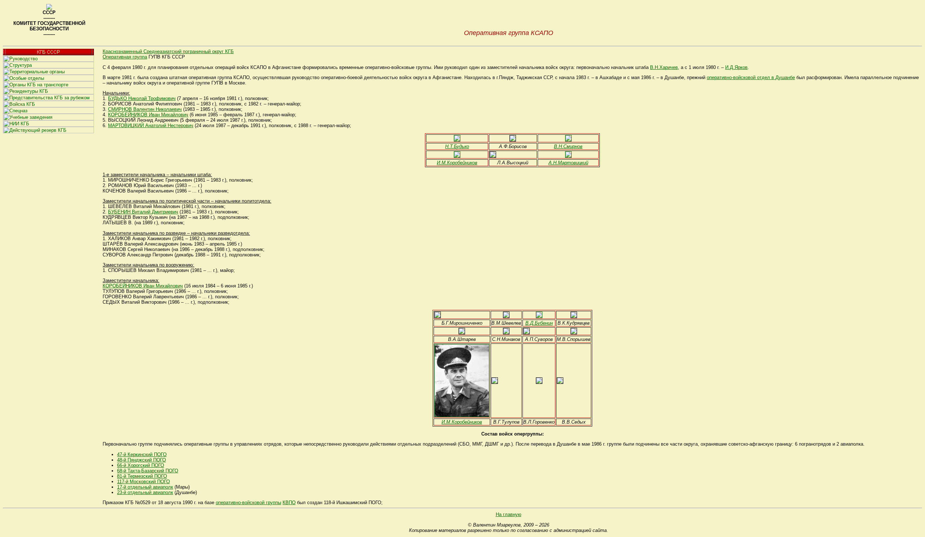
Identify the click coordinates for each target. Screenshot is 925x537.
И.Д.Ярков (736, 67)
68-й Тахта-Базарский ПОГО (147, 470)
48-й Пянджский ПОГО (141, 460)
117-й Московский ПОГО (143, 481)
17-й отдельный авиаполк (145, 487)
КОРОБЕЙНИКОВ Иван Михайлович (148, 114)
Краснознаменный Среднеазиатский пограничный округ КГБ (168, 51)
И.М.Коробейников (457, 162)
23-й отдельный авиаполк (145, 492)
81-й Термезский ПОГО (142, 476)
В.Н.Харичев (664, 67)
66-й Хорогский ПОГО (140, 465)
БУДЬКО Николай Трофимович (142, 98)
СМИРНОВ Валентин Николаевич (145, 109)
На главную (508, 514)
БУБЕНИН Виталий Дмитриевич (143, 212)
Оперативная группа (125, 57)
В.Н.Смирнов (568, 146)
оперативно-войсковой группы (248, 502)
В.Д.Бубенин (539, 323)
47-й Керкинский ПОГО (142, 454)
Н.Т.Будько (457, 146)
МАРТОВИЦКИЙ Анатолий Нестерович (150, 125)
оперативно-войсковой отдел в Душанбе (751, 77)
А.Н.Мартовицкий (568, 162)
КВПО (289, 502)
